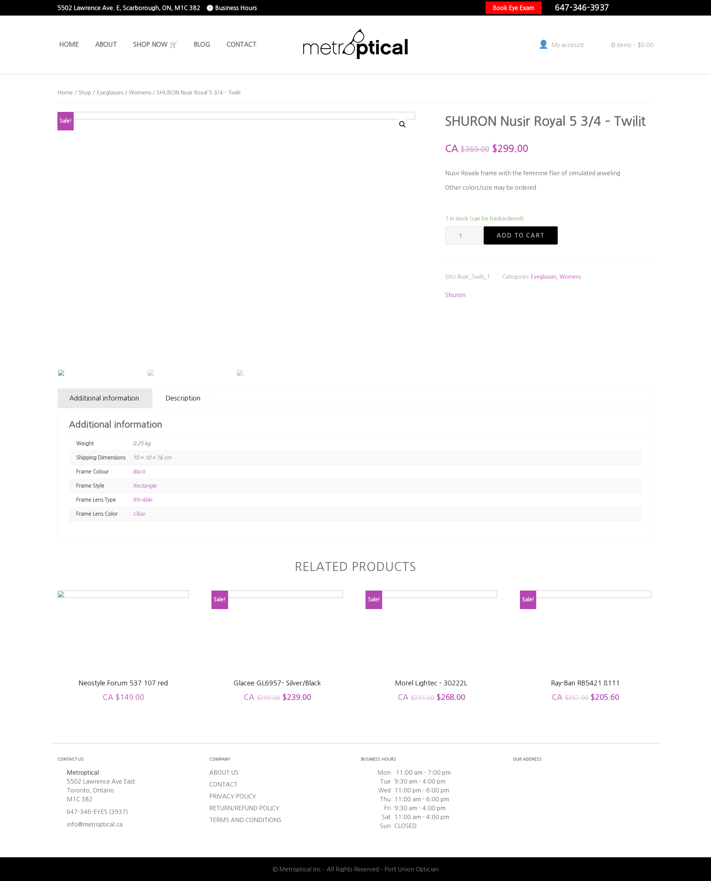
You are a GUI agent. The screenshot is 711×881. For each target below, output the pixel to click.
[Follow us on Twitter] (636, 8)
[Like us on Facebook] (624, 8)
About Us (223, 772)
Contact (223, 784)
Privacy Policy (232, 796)
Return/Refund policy (244, 808)
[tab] (104, 398)
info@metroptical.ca (95, 824)
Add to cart (521, 235)
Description (183, 398)
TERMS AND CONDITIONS (245, 820)
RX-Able (142, 499)
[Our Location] (648, 8)
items (632, 45)
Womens (140, 92)
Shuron (455, 295)
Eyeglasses (110, 92)
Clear (139, 513)
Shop (85, 92)
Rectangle (145, 485)
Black (139, 471)
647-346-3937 (582, 7)
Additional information (104, 398)
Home (65, 92)
